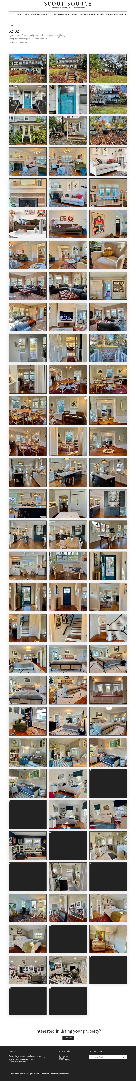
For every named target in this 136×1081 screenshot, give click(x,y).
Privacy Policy (64, 1074)
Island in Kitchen (21, 37)
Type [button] (12, 14)
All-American (27, 35)
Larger (18, 35)
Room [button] (74, 14)
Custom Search (88, 14)
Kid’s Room (33, 37)
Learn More (68, 1038)
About (61, 1058)
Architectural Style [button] (41, 14)
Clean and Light (39, 35)
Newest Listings (105, 14)
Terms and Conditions (49, 1074)
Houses (11, 35)
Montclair (23, 42)
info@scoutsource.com (17, 1061)
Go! (124, 1057)
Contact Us (63, 1056)
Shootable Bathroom (39, 39)
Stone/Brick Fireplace (22, 39)
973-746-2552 (18, 1060)
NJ (17, 42)
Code (19, 14)
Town (26, 14)
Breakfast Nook (52, 35)
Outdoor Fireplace (55, 37)
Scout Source (68, 3)
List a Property (64, 1060)
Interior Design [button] (61, 14)
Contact (118, 14)
